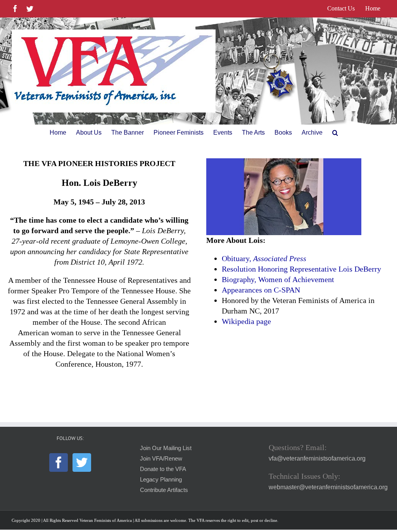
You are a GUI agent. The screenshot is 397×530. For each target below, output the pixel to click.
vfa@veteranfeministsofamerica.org (317, 458)
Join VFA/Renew (161, 459)
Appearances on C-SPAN (261, 290)
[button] (335, 132)
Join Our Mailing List (166, 448)
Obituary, (264, 258)
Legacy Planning (161, 479)
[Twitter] (81, 462)
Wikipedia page (246, 321)
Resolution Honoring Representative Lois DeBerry (301, 269)
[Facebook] (58, 462)
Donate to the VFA (163, 469)
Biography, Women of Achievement (278, 279)
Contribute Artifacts (164, 490)
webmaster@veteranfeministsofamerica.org (328, 487)
